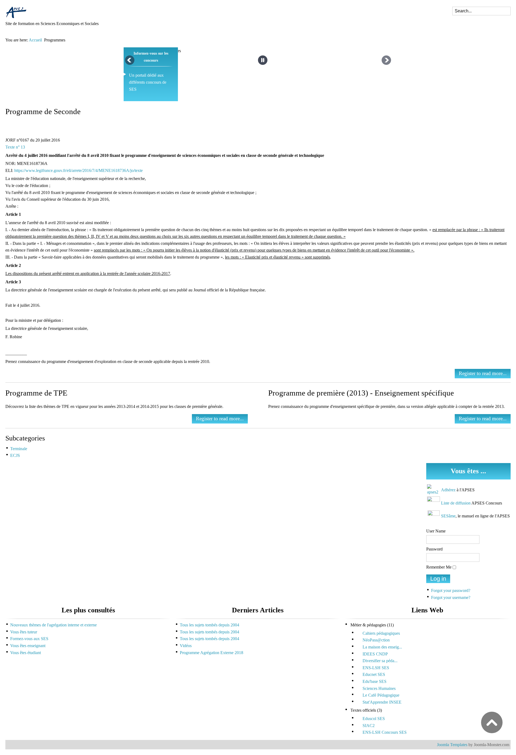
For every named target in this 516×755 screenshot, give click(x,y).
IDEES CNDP (375, 654)
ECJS (15, 455)
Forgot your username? (450, 597)
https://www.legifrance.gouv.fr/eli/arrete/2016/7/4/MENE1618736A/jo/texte (78, 170)
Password (434, 549)
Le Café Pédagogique (381, 695)
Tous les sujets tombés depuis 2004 (209, 625)
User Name (436, 531)
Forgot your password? (450, 590)
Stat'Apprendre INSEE (382, 702)
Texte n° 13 (15, 147)
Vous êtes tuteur (23, 632)
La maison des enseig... (382, 647)
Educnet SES (374, 674)
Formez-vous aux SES (29, 638)
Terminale (18, 448)
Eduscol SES (374, 718)
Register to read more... (483, 373)
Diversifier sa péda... (380, 660)
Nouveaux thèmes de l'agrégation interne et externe (53, 625)
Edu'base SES (374, 681)
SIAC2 (369, 725)
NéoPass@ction (376, 640)
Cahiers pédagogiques (381, 633)
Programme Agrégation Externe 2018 (211, 652)
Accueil (35, 40)
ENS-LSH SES (376, 667)
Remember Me (439, 567)
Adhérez (448, 490)
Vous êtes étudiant (25, 652)
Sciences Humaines (379, 688)
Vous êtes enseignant (27, 645)
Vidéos (186, 645)
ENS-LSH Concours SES (385, 732)
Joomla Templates (452, 744)
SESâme (448, 516)
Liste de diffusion (456, 503)
